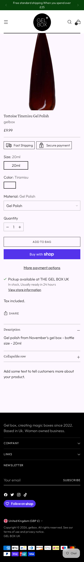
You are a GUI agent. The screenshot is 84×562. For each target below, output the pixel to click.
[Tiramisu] (10, 185)
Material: (19, 196)
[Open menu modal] (6, 22)
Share (14, 313)
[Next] (77, 5)
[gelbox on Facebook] (6, 495)
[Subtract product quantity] (19, 227)
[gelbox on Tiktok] (25, 495)
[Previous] (6, 5)
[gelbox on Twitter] (12, 495)
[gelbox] (42, 22)
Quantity (11, 218)
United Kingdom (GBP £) (24, 521)
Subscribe (72, 480)
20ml (16, 165)
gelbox (9, 121)
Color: (16, 177)
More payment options (42, 267)
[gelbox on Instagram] (19, 495)
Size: (12, 156)
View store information (24, 290)
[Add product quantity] (7, 227)
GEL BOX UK (12, 536)
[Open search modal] (69, 22)
